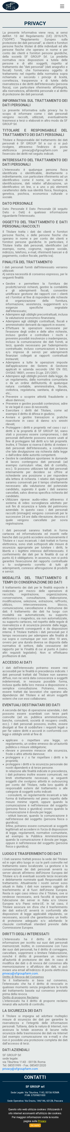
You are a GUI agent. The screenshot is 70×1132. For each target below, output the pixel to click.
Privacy (42, 1121)
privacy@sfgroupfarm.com (20, 973)
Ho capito (35, 1125)
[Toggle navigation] (62, 6)
